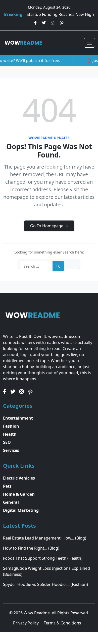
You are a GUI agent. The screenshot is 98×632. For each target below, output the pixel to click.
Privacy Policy (26, 623)
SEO (7, 442)
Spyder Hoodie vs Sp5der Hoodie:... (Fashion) (45, 584)
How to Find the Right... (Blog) (31, 548)
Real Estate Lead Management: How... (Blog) (44, 538)
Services (11, 450)
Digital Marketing (21, 510)
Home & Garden (19, 494)
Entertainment (18, 418)
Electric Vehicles (19, 478)
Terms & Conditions (62, 623)
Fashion (11, 426)
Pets (7, 486)
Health (10, 434)
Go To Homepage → (49, 226)
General (11, 502)
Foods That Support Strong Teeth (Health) (42, 558)
